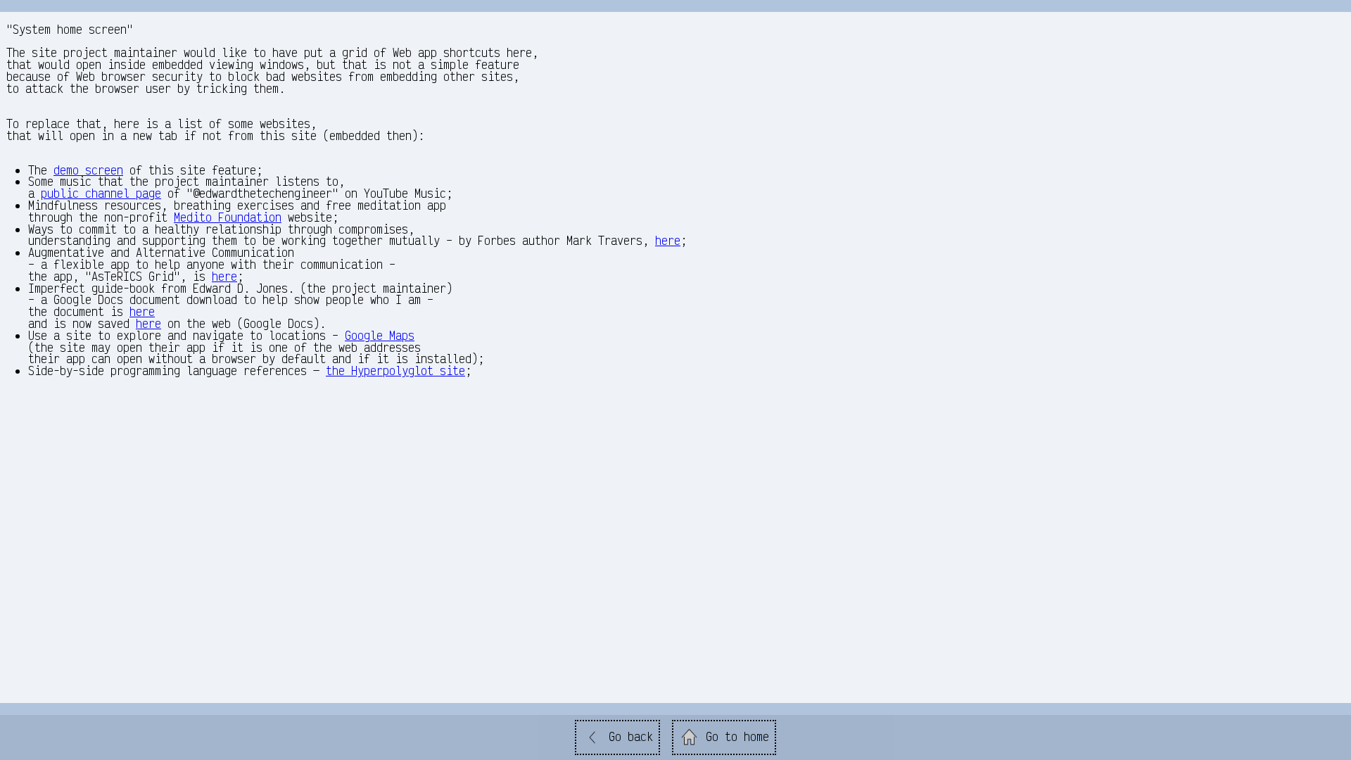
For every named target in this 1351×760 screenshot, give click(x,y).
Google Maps (379, 335)
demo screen (88, 170)
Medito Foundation (227, 217)
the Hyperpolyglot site (395, 370)
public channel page (101, 193)
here (667, 240)
